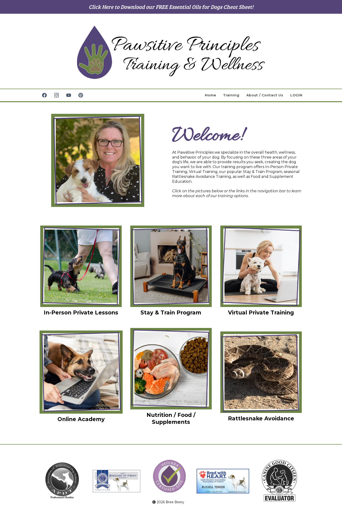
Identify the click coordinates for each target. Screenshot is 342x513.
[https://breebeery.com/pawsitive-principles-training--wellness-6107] (171, 52)
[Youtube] (69, 95)
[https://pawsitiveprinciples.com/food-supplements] (171, 368)
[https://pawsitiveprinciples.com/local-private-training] (81, 266)
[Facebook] (44, 95)
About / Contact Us (264, 95)
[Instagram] (56, 95)
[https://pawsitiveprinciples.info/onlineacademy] (81, 372)
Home (210, 95)
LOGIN (296, 95)
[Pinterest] (81, 95)
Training (231, 95)
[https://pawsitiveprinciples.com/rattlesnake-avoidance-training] (260, 372)
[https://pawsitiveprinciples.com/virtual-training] (260, 266)
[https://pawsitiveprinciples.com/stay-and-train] (171, 266)
